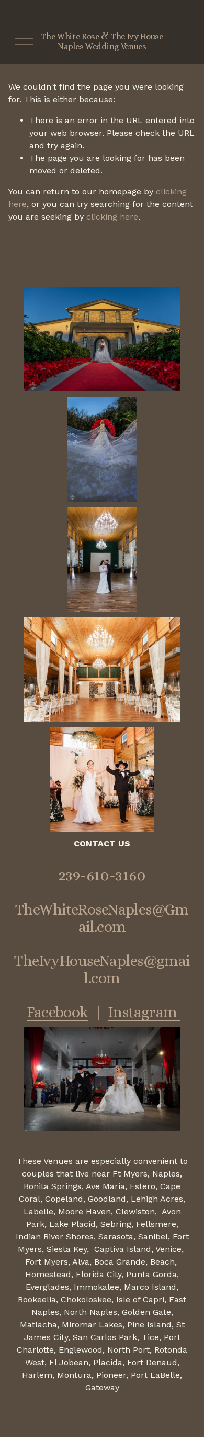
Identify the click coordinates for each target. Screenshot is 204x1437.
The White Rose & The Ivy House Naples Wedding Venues (102, 41)
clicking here (112, 217)
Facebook (57, 1012)
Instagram (144, 1012)
